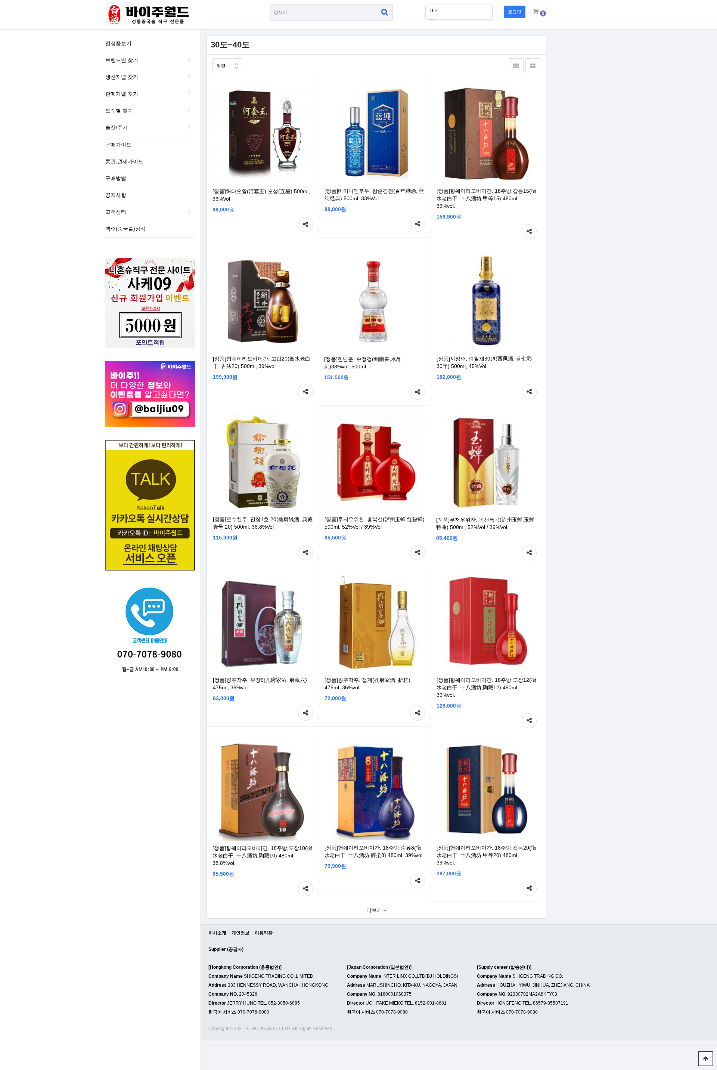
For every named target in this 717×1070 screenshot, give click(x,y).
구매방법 (115, 178)
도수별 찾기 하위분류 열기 (189, 109)
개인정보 (240, 933)
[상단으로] (705, 1058)
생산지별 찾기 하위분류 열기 (189, 76)
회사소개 (217, 933)
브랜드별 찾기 (121, 60)
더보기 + (376, 910)
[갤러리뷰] (532, 65)
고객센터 (115, 212)
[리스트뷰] (516, 65)
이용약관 (264, 933)
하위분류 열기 (189, 211)
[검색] (384, 12)
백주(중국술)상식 (125, 229)
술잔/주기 (116, 127)
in (431, 11)
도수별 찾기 (119, 111)
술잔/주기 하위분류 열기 (189, 126)
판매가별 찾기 (121, 94)
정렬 (221, 65)
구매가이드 (118, 145)
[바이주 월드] (147, 14)
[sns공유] (305, 224)
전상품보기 (118, 43)
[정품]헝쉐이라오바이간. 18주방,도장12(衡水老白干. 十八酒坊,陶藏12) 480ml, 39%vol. (486, 687)
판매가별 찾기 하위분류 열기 (189, 93)
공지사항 (115, 195)
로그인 (514, 12)
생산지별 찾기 (121, 77)
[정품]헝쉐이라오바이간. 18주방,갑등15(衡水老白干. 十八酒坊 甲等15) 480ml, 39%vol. (486, 198)
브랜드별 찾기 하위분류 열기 (189, 59)
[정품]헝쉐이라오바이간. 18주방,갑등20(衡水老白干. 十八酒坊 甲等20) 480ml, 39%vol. (486, 855)
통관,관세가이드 (124, 161)
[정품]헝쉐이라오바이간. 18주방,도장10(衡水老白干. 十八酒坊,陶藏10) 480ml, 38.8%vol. (262, 855)
